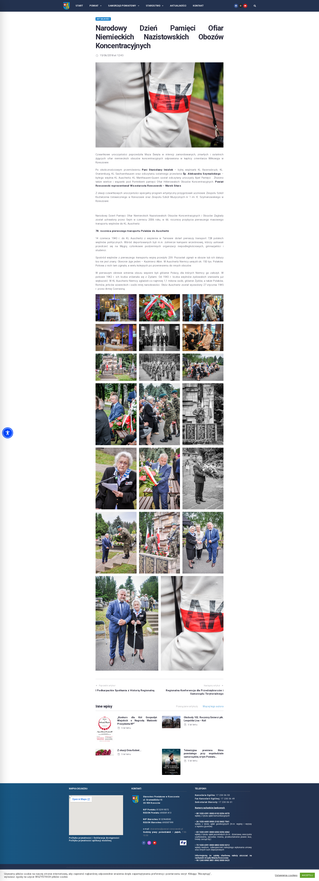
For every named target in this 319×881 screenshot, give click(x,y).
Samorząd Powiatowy (122, 5)
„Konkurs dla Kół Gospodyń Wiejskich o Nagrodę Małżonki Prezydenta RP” (137, 720)
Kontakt (198, 5)
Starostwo (153, 5)
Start (79, 5)
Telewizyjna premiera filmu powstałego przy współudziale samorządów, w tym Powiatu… (203, 753)
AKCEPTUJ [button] (307, 875)
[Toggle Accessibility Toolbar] (7, 433)
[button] (255, 6)
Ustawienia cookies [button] (286, 875)
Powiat (94, 5)
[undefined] (236, 6)
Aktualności (178, 5)
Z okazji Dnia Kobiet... (129, 750)
